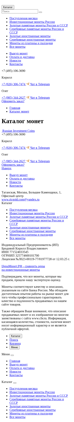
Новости (15, 60)
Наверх (6, 168)
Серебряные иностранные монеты (32, 39)
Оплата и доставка (22, 57)
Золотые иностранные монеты (30, 36)
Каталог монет (19, 111)
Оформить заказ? (13, 101)
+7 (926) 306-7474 (14, 84)
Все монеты (17, 46)
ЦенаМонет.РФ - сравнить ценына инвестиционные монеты (23, 267)
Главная (14, 108)
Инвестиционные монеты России (32, 21)
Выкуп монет (18, 53)
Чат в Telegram (39, 84)
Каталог (8, 7)
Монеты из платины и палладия (31, 43)
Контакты (16, 64)
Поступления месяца (23, 18)
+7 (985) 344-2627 (14, 97)
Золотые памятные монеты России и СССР (38, 25)
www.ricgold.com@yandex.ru (20, 199)
